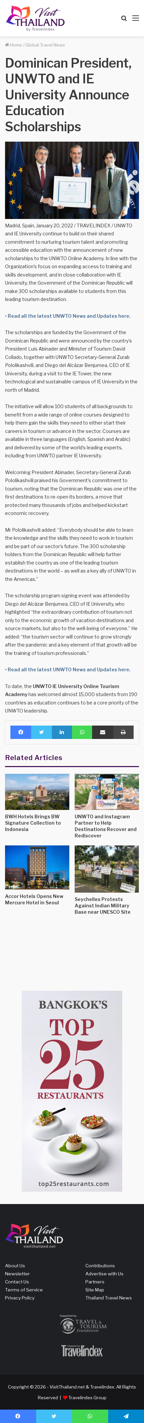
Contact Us (17, 1281)
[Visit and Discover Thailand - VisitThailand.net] (35, 18)
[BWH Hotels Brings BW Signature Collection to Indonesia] (37, 792)
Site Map (94, 1289)
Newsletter (17, 1273)
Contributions (100, 1265)
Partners (94, 1281)
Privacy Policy (19, 1297)
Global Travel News (45, 45)
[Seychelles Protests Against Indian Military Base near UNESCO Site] (107, 869)
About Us (15, 1265)
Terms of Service (24, 1289)
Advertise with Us (104, 1273)
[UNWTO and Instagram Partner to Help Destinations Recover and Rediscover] (107, 792)
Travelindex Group (87, 1397)
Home (15, 45)
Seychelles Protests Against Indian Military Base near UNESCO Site (103, 905)
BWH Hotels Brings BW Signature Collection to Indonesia (33, 823)
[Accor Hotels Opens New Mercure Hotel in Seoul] (37, 867)
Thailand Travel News (108, 1297)
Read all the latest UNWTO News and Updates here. (69, 316)
